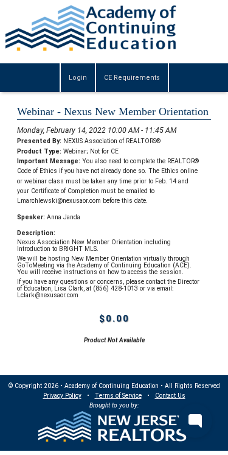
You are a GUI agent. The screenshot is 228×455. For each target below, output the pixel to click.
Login (78, 78)
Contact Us (170, 395)
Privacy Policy (62, 395)
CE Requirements (132, 78)
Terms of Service (118, 395)
